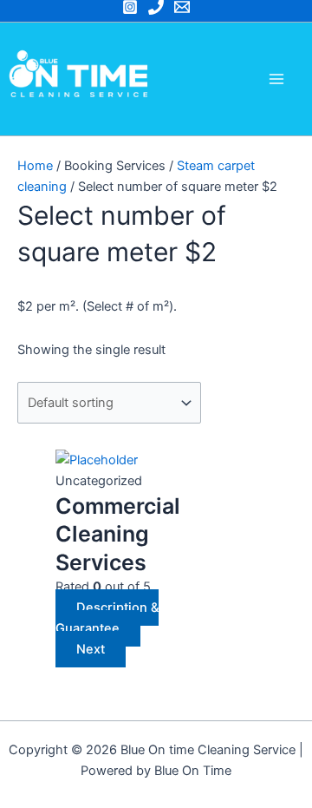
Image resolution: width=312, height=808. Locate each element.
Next (90, 649)
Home (35, 166)
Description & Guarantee (107, 618)
